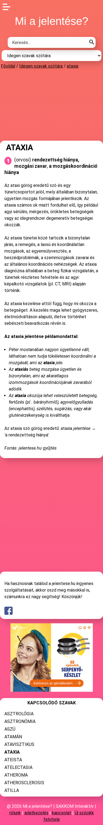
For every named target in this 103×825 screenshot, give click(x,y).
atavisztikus (19, 744)
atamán (13, 736)
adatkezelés (36, 812)
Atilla (11, 790)
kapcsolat (61, 812)
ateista (13, 759)
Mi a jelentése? (51, 21)
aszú (9, 729)
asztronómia (19, 721)
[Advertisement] (51, 104)
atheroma (16, 775)
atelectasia (18, 767)
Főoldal (8, 66)
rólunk (15, 812)
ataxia (72, 66)
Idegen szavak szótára (41, 66)
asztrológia (19, 713)
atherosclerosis (24, 782)
